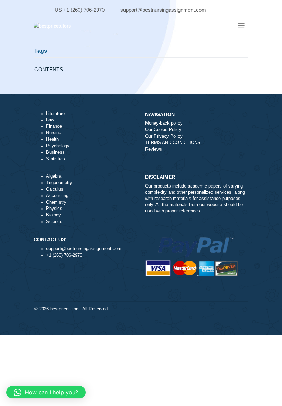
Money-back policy (164, 123)
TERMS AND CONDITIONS (172, 142)
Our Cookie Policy (163, 129)
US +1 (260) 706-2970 (80, 10)
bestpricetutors (65, 309)
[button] (46, 392)
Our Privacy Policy (164, 136)
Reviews (153, 149)
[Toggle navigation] (241, 26)
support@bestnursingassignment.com (163, 10)
